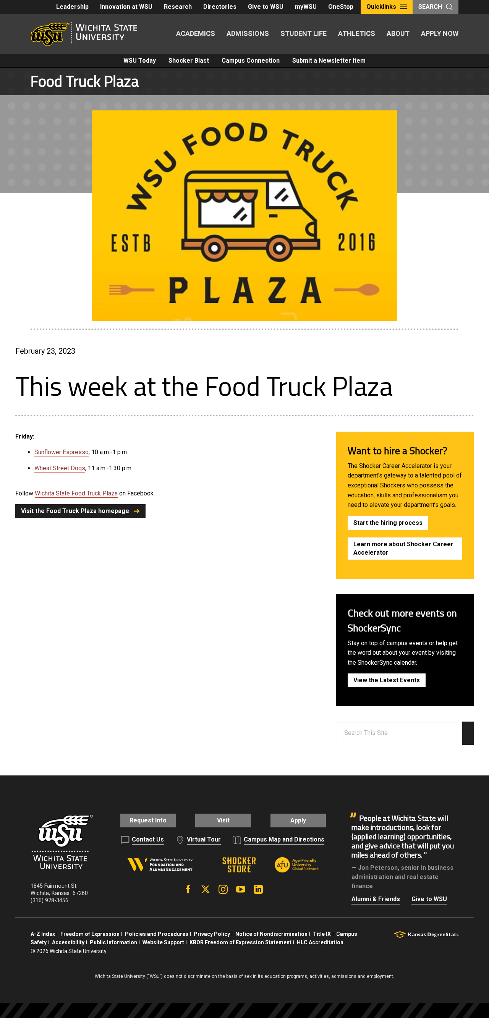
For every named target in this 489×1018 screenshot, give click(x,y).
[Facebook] (188, 889)
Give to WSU (265, 6)
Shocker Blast (188, 60)
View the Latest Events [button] (386, 680)
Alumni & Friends (375, 899)
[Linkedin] (258, 889)
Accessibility (68, 942)
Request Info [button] (148, 820)
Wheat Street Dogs (59, 468)
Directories (219, 6)
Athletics (356, 33)
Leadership (72, 6)
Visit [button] (223, 820)
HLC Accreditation (320, 942)
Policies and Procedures (156, 934)
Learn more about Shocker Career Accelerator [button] (403, 548)
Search (430, 6)
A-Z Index (43, 934)
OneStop (340, 6)
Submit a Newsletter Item (329, 60)
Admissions (248, 33)
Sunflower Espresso (61, 452)
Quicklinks (381, 6)
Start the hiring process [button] (388, 522)
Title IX (322, 934)
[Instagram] (223, 889)
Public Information (113, 942)
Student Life (303, 33)
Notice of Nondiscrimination (271, 934)
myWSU (306, 6)
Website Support (163, 942)
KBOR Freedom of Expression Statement (240, 942)
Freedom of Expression (90, 934)
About (398, 33)
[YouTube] (240, 889)
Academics (195, 33)
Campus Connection (251, 60)
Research (178, 6)
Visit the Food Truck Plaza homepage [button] (75, 511)
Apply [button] (298, 820)
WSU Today (139, 60)
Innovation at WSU (126, 6)
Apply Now (439, 33)
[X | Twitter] (205, 889)
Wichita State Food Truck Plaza (76, 493)
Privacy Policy (212, 934)
